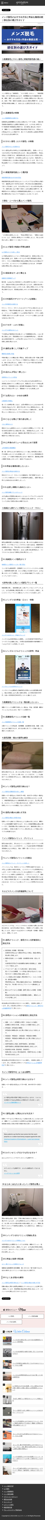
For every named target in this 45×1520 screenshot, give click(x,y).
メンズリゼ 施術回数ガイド (12, 1102)
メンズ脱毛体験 (33, 1316)
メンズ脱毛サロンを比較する (11, 146)
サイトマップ (8, 1502)
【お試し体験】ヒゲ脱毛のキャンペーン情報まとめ (27, 1399)
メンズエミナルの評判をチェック (12, 686)
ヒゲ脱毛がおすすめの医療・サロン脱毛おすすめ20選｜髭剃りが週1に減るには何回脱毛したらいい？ (27, 1388)
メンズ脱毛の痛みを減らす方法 (30, 1282)
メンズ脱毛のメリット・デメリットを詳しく (15, 863)
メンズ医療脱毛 (9, 1491)
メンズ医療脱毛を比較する (10, 118)
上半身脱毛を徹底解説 (9, 448)
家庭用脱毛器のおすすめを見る (11, 177)
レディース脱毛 (9, 1505)
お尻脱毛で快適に (7, 401)
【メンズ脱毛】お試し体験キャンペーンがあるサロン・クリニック (27, 1411)
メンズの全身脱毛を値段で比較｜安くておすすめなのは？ (27, 1352)
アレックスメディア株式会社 (13, 1510)
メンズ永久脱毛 (11, 1322)
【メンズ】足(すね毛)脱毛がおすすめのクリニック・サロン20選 (27, 1435)
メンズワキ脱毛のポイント (10, 330)
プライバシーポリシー (11, 1497)
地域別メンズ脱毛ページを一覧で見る (13, 564)
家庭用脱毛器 (8, 1507)
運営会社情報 (8, 1499)
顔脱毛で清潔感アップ (9, 278)
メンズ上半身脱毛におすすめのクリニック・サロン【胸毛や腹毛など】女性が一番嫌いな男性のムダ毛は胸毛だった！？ (27, 1423)
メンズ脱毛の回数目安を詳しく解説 (13, 791)
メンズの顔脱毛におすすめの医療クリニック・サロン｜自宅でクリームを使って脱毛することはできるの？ (27, 1458)
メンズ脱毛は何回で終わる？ (11, 1282)
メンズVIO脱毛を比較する (10, 304)
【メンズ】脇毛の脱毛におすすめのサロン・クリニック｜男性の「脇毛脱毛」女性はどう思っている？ (27, 1470)
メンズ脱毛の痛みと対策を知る (11, 817)
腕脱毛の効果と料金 (8, 354)
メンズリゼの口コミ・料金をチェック (13, 635)
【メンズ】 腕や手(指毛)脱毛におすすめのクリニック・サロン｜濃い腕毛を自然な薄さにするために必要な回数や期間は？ (27, 1447)
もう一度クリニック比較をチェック (13, 1264)
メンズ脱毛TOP (9, 1486)
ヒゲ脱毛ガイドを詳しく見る (11, 252)
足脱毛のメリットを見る (9, 377)
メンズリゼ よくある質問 (12, 1173)
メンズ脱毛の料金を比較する (11, 471)
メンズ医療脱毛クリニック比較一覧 (13, 722)
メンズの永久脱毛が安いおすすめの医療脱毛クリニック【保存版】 (27, 1341)
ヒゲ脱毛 (11, 1316)
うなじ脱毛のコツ (7, 424)
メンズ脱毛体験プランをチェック (12, 492)
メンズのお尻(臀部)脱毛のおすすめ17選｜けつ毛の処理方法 (27, 1376)
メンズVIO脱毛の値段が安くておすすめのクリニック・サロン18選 (28, 1364)
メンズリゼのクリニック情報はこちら (13, 1240)
